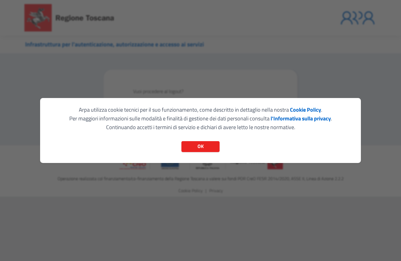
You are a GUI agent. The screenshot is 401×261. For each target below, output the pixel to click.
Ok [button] (200, 146)
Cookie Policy (305, 109)
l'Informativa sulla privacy (301, 118)
